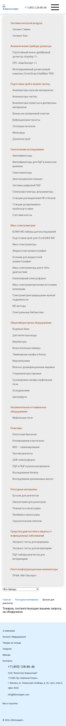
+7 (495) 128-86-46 (36, 7)
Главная (7, 599)
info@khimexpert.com (18, 694)
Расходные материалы (26, 599)
